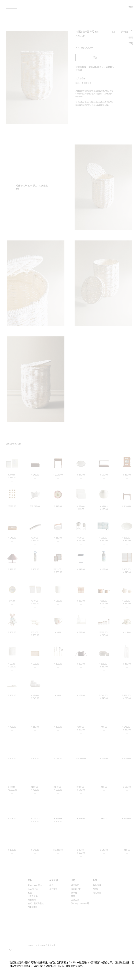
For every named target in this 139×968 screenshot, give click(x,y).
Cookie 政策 (64, 966)
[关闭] (10, 950)
